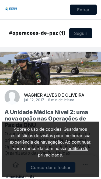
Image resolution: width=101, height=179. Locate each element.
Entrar (83, 9)
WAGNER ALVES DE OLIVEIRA (54, 94)
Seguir (80, 33)
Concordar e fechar (51, 167)
